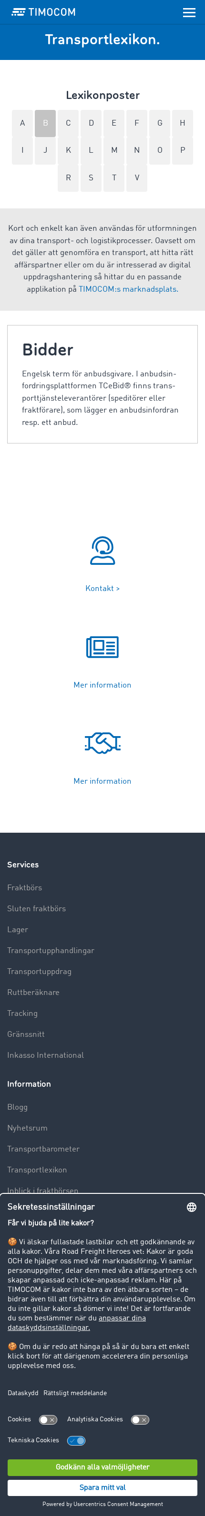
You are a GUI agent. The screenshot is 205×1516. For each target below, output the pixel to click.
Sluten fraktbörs (36, 909)
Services (23, 864)
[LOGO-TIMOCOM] (43, 12)
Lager (17, 930)
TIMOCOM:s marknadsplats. (129, 289)
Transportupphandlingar (50, 951)
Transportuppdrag (39, 972)
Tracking (22, 1014)
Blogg (17, 1107)
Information (29, 1084)
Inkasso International (45, 1056)
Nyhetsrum (27, 1128)
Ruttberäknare (33, 993)
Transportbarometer (43, 1149)
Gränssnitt (26, 1035)
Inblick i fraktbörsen (43, 1191)
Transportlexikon (37, 1170)
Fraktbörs (24, 888)
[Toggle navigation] (189, 12)
